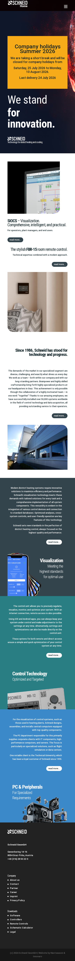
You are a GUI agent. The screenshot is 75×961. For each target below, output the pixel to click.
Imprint (14, 896)
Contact (14, 884)
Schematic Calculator (21, 927)
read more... (15, 240)
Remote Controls (19, 923)
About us (15, 880)
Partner (14, 888)
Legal (13, 932)
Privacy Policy (17, 900)
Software (15, 915)
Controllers (16, 919)
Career (13, 892)
